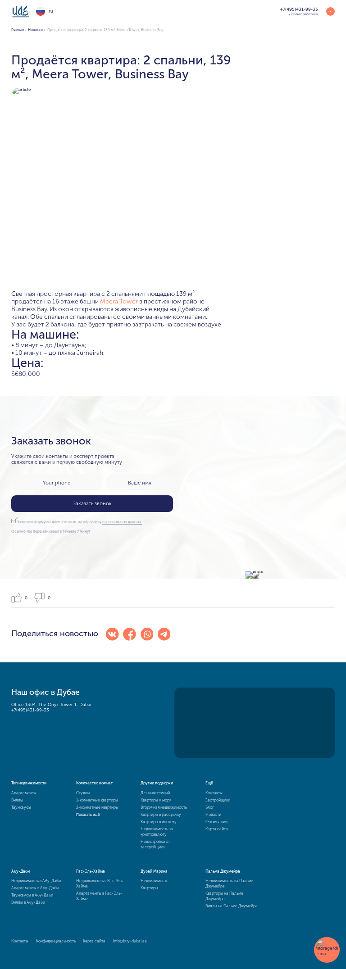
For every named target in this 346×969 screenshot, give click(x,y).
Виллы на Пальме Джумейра (231, 906)
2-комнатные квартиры (97, 807)
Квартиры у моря (156, 800)
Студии (83, 793)
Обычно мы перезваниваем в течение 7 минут (51, 531)
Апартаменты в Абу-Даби (35, 888)
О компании (216, 822)
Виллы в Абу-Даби (28, 902)
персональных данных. (122, 522)
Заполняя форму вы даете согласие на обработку (79, 522)
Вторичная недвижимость (164, 807)
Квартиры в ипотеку (159, 822)
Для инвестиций (155, 793)
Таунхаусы (21, 807)
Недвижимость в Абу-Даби (36, 880)
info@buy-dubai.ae (130, 941)
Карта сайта (216, 829)
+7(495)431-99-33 (30, 710)
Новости (213, 814)
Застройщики (217, 800)
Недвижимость (154, 880)
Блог (209, 807)
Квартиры (149, 888)
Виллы (17, 800)
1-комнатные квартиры (97, 800)
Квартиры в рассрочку (161, 814)
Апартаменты (23, 793)
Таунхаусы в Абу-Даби (32, 895)
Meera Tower (119, 301)
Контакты (214, 793)
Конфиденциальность (56, 941)
